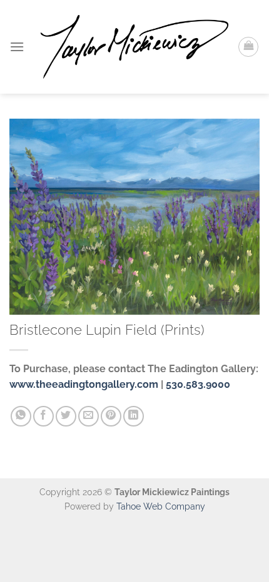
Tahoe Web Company (160, 506)
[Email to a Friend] (88, 416)
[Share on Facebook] (43, 416)
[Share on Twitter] (66, 416)
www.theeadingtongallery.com (83, 384)
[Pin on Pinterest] (111, 416)
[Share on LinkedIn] (133, 416)
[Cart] (248, 47)
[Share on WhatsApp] (21, 416)
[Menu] (16, 46)
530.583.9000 (198, 384)
